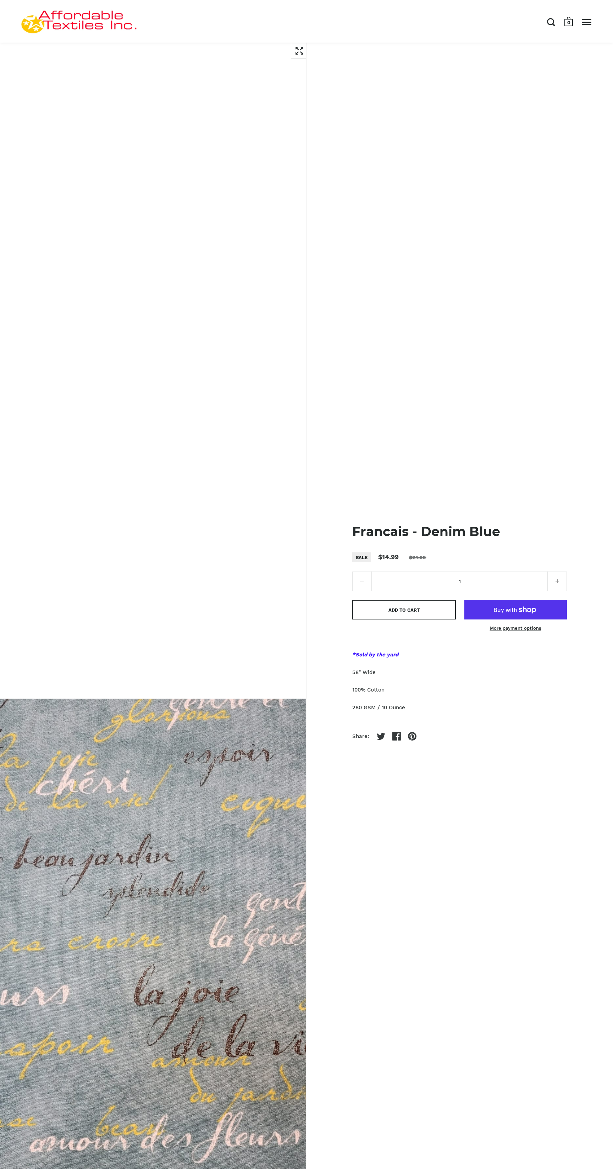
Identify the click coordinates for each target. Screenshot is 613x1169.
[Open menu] (586, 22)
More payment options (515, 628)
